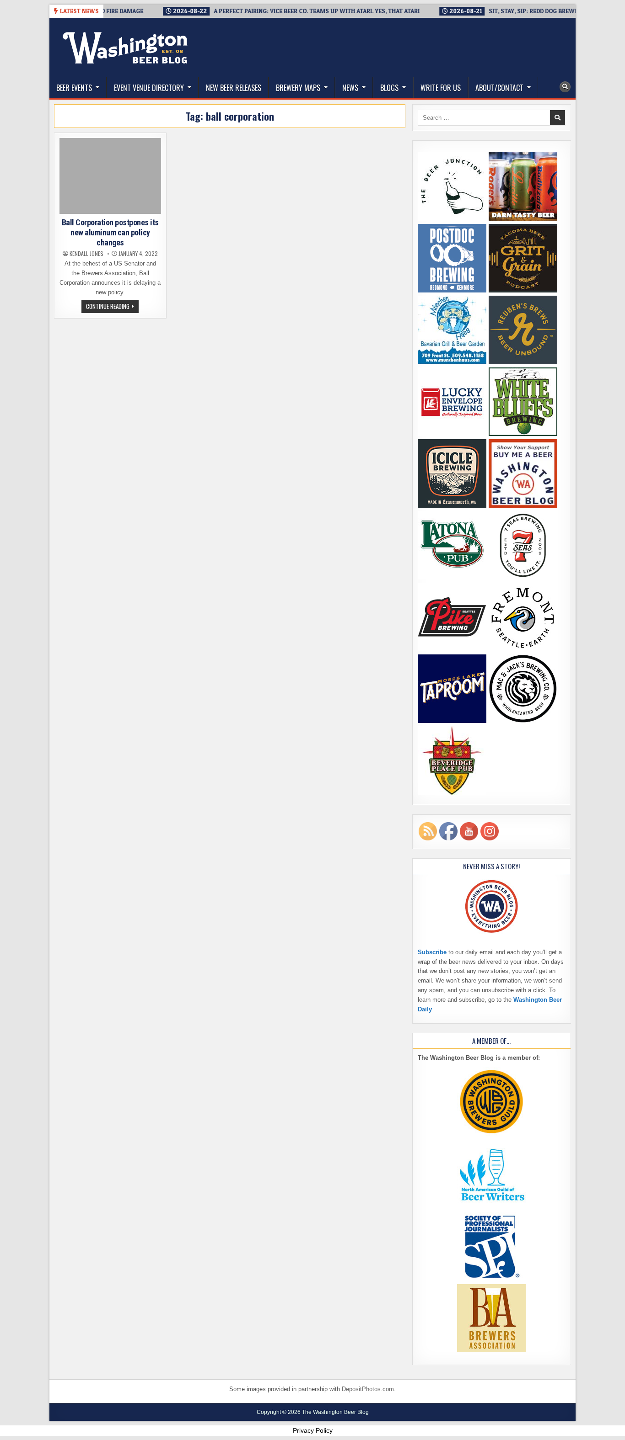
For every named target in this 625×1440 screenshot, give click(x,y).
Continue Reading (112, 307)
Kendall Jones (86, 253)
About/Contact (499, 87)
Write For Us (440, 87)
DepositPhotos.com (368, 1389)
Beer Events (74, 87)
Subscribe (432, 952)
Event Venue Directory (149, 87)
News (350, 87)
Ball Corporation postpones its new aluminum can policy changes (110, 232)
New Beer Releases (233, 87)
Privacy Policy (313, 1430)
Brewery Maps (298, 87)
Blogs (389, 87)
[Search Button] (565, 86)
